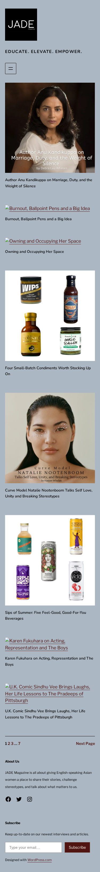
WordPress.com (39, 860)
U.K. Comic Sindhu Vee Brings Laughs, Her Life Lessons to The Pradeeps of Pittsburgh (45, 714)
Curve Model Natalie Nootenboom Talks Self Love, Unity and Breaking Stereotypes (48, 493)
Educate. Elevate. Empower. (43, 52)
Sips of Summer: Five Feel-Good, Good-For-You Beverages (45, 615)
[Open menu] (10, 68)
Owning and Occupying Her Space (34, 251)
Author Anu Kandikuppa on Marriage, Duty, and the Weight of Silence (48, 183)
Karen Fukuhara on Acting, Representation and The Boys (49, 661)
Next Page (85, 743)
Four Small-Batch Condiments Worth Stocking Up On (48, 371)
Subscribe (77, 847)
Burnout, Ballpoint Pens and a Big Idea (38, 219)
